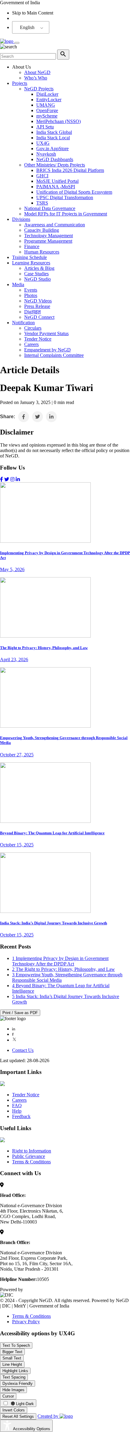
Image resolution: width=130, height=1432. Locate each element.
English (27, 27)
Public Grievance (28, 1156)
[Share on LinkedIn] (51, 416)
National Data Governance (49, 208)
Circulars (32, 328)
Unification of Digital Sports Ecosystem (74, 192)
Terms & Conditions (31, 1161)
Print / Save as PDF (20, 1012)
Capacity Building (41, 230)
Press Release (37, 306)
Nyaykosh (46, 154)
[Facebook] (13, 1034)
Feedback (21, 1116)
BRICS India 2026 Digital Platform (70, 170)
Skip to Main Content (32, 12)
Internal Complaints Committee (54, 355)
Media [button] (18, 284)
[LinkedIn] (13, 1028)
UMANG (45, 105)
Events (30, 290)
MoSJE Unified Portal (57, 181)
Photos (30, 295)
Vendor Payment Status (46, 333)
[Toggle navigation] (17, 43)
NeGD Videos (38, 300)
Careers (31, 344)
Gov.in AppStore (52, 148)
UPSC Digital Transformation (64, 197)
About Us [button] (21, 66)
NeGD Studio (37, 279)
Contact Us (23, 1050)
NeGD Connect (39, 317)
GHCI (42, 175)
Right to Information (31, 1150)
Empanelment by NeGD (47, 349)
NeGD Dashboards (54, 159)
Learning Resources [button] (31, 262)
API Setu (45, 126)
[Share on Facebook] (23, 416)
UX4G (43, 143)
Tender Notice (37, 338)
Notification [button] (23, 322)
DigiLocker (47, 94)
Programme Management (48, 241)
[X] (14, 1039)
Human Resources (41, 251)
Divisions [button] (21, 219)
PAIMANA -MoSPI (55, 186)
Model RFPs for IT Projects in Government (65, 213)
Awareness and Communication (54, 224)
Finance (31, 246)
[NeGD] (7, 41)
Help (16, 1111)
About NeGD (37, 72)
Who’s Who (35, 77)
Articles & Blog (39, 268)
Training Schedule (29, 257)
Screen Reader (26, 18)
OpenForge (47, 110)
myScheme (46, 115)
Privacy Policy (26, 1321)
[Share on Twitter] (37, 416)
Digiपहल (32, 311)
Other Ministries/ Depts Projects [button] (54, 164)
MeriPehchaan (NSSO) (58, 121)
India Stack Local (53, 137)
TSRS (42, 202)
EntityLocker (48, 99)
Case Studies (36, 273)
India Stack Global (54, 132)
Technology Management (48, 235)
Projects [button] (19, 83)
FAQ (17, 1105)
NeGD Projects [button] (39, 88)
